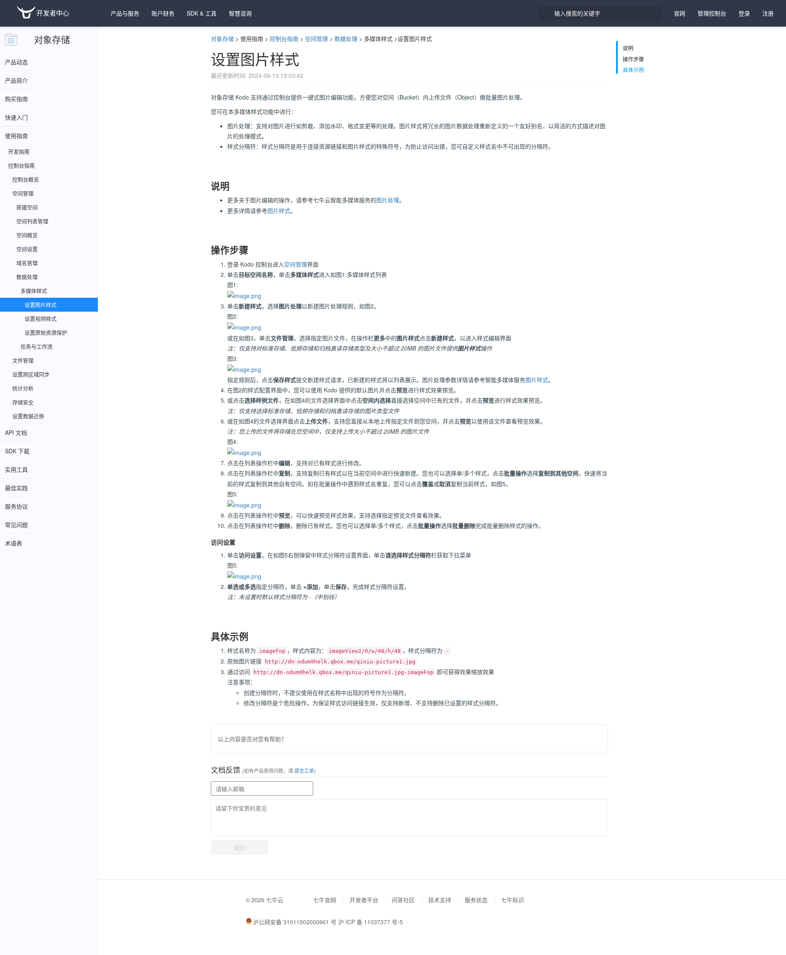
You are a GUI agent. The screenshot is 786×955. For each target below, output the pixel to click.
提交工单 (303, 770)
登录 (744, 13)
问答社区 (403, 900)
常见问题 (16, 524)
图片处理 (387, 200)
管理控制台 (712, 13)
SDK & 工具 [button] (202, 13)
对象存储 (52, 39)
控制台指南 (284, 38)
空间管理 (316, 38)
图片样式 (278, 210)
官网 (679, 13)
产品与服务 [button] (125, 13)
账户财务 (162, 13)
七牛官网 (324, 900)
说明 (628, 48)
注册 (768, 13)
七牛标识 (512, 900)
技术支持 (439, 900)
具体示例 (633, 69)
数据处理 (345, 38)
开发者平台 (364, 900)
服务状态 (476, 900)
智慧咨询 (240, 13)
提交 (239, 847)
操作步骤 (633, 59)
